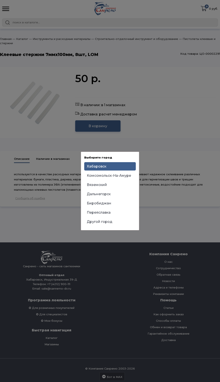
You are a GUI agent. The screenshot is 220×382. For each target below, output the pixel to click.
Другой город (99, 222)
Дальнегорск (99, 194)
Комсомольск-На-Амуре (109, 176)
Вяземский (97, 185)
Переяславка (99, 212)
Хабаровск (96, 166)
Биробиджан (99, 203)
